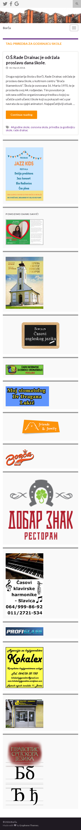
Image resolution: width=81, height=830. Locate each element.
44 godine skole (20, 127)
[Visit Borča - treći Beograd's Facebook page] (11, 3)
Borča (7, 28)
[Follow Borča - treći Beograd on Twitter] (5, 3)
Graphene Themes (28, 825)
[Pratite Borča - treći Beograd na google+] (17, 3)
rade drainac (20, 130)
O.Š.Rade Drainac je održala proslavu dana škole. (33, 60)
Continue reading (21, 114)
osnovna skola (39, 127)
